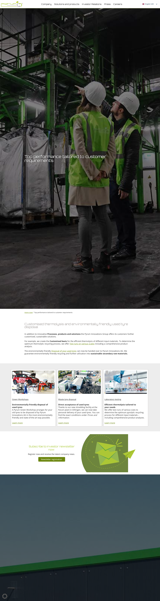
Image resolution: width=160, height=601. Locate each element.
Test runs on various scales (82, 343)
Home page (28, 312)
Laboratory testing (112, 399)
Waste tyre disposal (67, 399)
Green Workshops (20, 399)
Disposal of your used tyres (63, 351)
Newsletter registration (51, 459)
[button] (46, 4)
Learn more (17, 423)
